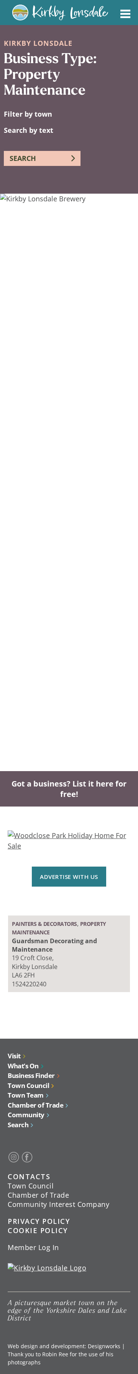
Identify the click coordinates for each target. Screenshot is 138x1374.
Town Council (28, 1085)
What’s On (23, 1065)
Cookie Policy (38, 1230)
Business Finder (31, 1075)
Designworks (104, 1346)
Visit (14, 1055)
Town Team (26, 1095)
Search (18, 1124)
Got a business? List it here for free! (69, 788)
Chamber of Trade (35, 1105)
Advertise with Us (69, 876)
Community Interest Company (58, 1204)
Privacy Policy (39, 1221)
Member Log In (33, 1247)
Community (26, 1114)
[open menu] (125, 12)
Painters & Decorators (44, 923)
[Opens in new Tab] (13, 1157)
